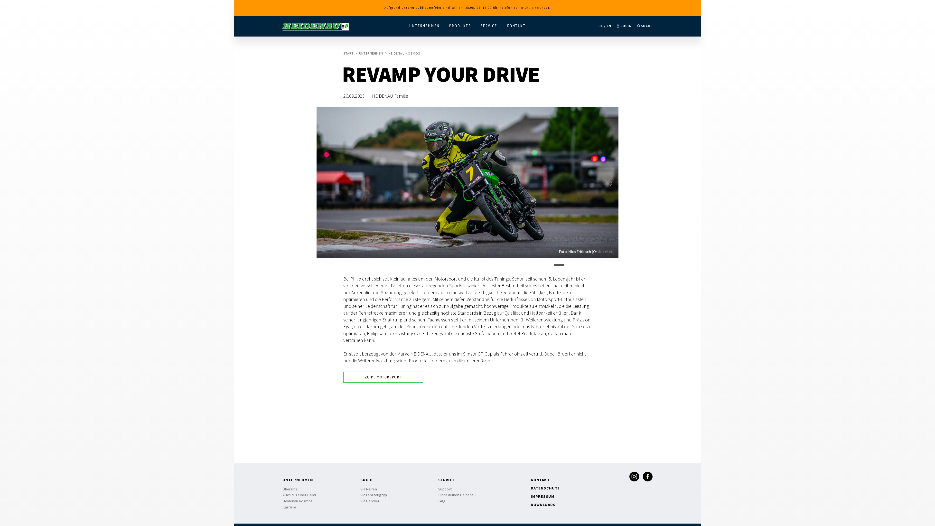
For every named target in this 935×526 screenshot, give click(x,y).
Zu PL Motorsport (383, 377)
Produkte (460, 25)
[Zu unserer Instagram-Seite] (634, 476)
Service (489, 25)
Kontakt (516, 25)
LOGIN (626, 26)
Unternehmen (424, 25)
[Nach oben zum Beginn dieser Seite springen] (650, 514)
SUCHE (647, 26)
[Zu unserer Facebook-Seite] (648, 476)
